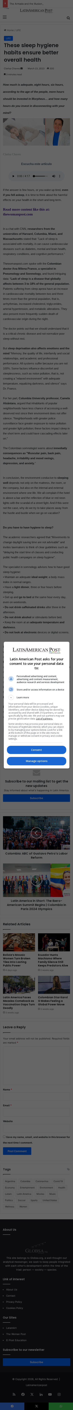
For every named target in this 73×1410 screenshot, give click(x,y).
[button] (36, 697)
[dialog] (36, 705)
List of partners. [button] (44, 718)
